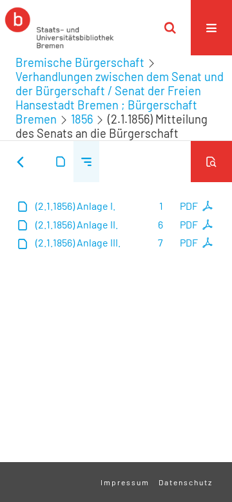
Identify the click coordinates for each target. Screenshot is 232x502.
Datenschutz (186, 482)
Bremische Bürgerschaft (79, 62)
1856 (82, 119)
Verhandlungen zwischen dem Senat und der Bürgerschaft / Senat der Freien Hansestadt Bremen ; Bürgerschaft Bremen (119, 98)
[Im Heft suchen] (211, 161)
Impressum (125, 482)
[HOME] (59, 27)
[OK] (170, 27)
